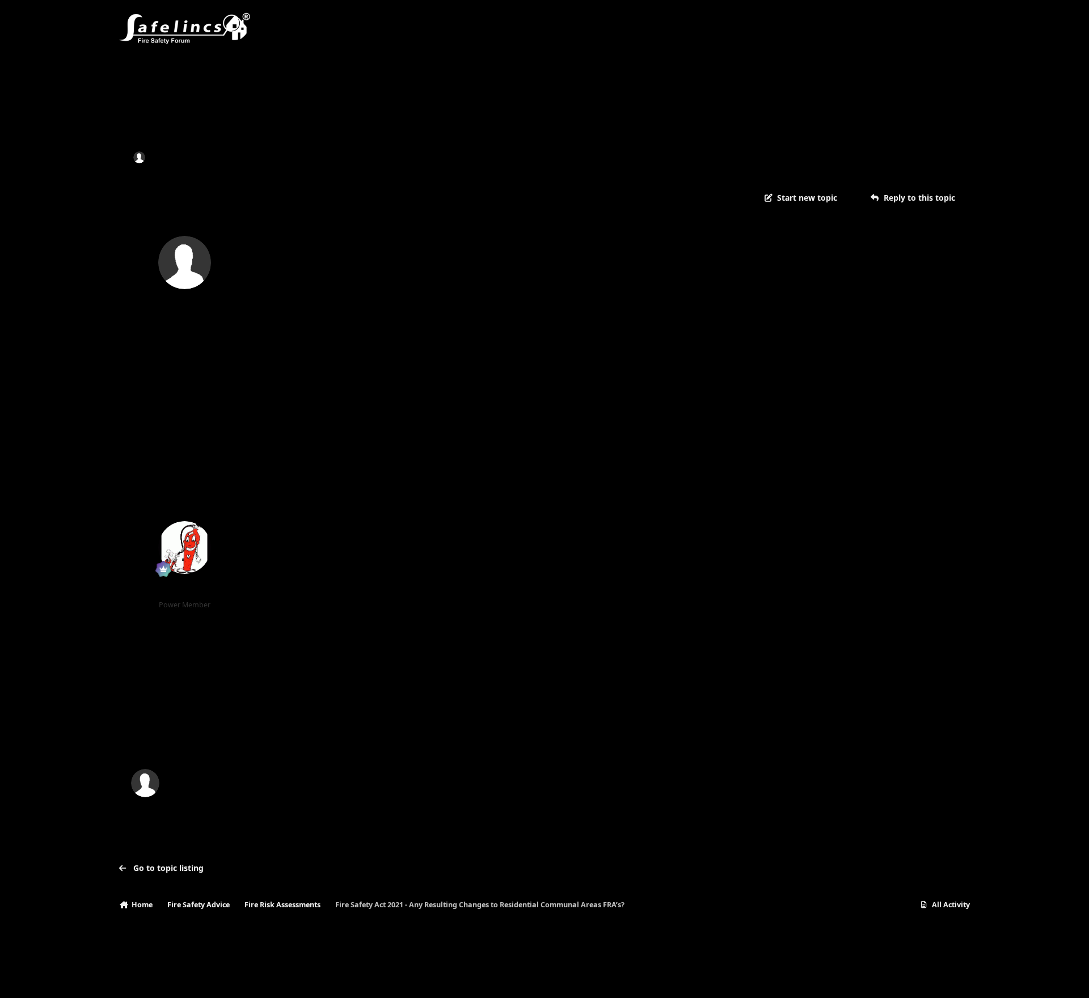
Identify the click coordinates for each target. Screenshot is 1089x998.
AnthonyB (184, 590)
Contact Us (203, 978)
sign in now (349, 735)
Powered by (915, 978)
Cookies (249, 978)
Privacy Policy (148, 978)
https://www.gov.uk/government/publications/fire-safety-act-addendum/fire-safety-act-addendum (630, 552)
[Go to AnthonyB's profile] (185, 547)
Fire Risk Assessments (329, 156)
